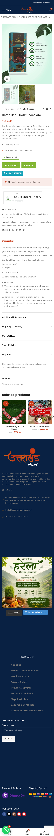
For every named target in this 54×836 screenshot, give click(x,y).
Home (4, 109)
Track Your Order (20, 676)
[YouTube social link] (19, 814)
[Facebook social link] (9, 230)
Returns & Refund (21, 687)
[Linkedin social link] (20, 230)
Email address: (8, 725)
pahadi (21, 225)
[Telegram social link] (23, 230)
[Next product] (50, 109)
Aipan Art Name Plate (40, 426)
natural (13, 225)
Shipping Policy (19, 699)
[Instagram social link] (14, 814)
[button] (5, 54)
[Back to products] (47, 109)
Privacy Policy (19, 682)
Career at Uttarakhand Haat (27, 710)
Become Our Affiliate (22, 705)
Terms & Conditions (22, 693)
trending (28, 225)
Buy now (28, 165)
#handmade (12, 222)
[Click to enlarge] (7, 79)
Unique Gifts (7, 217)
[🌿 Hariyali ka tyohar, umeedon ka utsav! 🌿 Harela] (27, 582)
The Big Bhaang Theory (26, 196)
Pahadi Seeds (28, 109)
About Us (16, 665)
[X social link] (13, 230)
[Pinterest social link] (16, 230)
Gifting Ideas (29, 214)
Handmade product (27, 222)
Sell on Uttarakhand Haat (25, 670)
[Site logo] (27, 10)
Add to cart (11, 165)
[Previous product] (43, 109)
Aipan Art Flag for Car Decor (14, 427)
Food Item (14, 109)
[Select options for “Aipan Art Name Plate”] (39, 420)
